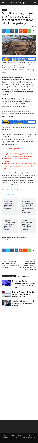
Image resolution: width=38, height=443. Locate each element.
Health (25, 437)
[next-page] (6, 310)
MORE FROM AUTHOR (23, 276)
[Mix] (21, 31)
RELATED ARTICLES (8, 276)
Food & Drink (31, 437)
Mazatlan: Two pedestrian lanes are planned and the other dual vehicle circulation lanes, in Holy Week (19, 166)
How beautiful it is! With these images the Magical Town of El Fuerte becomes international (10, 264)
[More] (33, 31)
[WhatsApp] (29, 31)
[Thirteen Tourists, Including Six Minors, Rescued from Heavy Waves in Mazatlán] (6, 294)
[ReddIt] (25, 31)
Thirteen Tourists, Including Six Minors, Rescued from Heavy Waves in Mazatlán (23, 294)
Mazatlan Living (11, 237)
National (13, 435)
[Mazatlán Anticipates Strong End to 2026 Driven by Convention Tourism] (6, 303)
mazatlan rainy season (22, 237)
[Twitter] (8, 31)
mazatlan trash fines (7, 239)
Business (5, 437)
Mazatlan (9, 7)
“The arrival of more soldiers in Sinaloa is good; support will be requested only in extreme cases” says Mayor (28, 265)
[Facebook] (4, 31)
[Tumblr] (12, 31)
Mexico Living (17, 437)
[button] (3, 2)
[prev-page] (3, 310)
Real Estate (29, 435)
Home (3, 7)
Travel (11, 437)
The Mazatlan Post (8, 195)
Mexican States (21, 435)
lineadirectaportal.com (14, 190)
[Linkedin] (16, 31)
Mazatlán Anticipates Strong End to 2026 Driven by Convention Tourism (23, 303)
